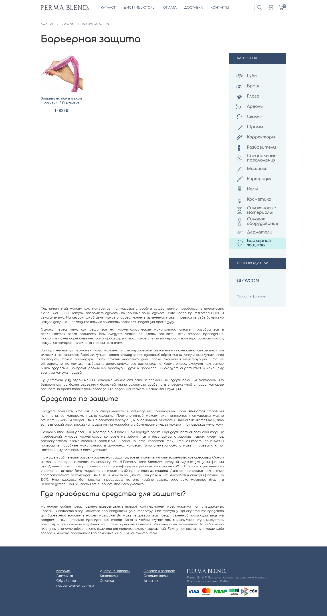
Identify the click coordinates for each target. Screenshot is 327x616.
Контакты (109, 576)
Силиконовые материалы (261, 210)
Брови (253, 86)
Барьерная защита (259, 243)
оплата (170, 7)
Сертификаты (155, 576)
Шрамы (255, 127)
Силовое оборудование (262, 221)
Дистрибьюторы (115, 571)
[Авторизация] (270, 7)
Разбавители (261, 148)
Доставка (64, 576)
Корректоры (261, 137)
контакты (219, 7)
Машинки (257, 169)
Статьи (107, 580)
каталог (108, 7)
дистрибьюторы (139, 7)
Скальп (254, 117)
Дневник (150, 580)
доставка (193, 7)
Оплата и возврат (159, 571)
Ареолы (255, 107)
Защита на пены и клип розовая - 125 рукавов (61, 100)
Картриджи (259, 179)
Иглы (252, 189)
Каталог (63, 571)
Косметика (259, 199)
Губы (252, 76)
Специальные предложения (262, 158)
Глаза (253, 96)
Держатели (259, 232)
